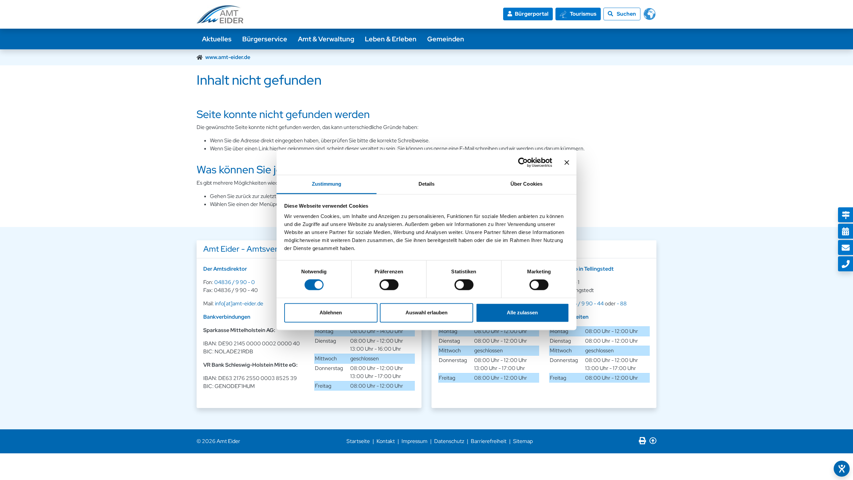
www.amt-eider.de (227, 57)
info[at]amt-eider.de (239, 303)
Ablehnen (331, 312)
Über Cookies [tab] (526, 184)
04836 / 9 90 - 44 (582, 303)
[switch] (389, 285)
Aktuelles (217, 39)
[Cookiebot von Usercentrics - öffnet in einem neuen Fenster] (523, 162)
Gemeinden (445, 39)
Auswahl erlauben (426, 312)
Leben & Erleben (391, 39)
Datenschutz (449, 441)
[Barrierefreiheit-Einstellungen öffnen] (842, 469)
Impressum (414, 441)
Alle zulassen (522, 312)
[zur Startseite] (220, 14)
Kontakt (386, 441)
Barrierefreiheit (488, 441)
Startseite (358, 441)
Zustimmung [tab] (327, 184)
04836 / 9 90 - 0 (234, 282)
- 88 (622, 303)
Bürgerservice (264, 39)
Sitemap (523, 441)
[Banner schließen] (566, 162)
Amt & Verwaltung (326, 39)
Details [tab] (427, 184)
